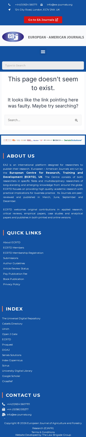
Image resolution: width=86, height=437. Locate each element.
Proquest (7, 344)
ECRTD (6, 339)
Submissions (10, 258)
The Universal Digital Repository (21, 318)
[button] (43, 51)
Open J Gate (9, 334)
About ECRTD (11, 242)
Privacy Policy (11, 284)
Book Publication (13, 279)
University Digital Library (17, 370)
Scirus (5, 365)
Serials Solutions (11, 355)
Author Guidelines (14, 263)
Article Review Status (16, 268)
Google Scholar (11, 376)
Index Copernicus (12, 360)
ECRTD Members (13, 247)
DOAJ (6, 349)
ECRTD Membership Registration (23, 252)
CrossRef (7, 381)
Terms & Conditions (43, 432)
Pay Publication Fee (15, 273)
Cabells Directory (12, 323)
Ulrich (5, 328)
